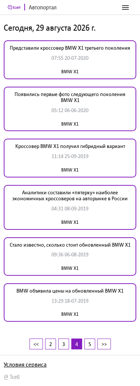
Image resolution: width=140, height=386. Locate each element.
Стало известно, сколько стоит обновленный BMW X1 (70, 245)
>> (104, 344)
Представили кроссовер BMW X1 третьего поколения (70, 48)
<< (36, 344)
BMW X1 (70, 71)
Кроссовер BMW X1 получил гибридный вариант (70, 146)
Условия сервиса (25, 364)
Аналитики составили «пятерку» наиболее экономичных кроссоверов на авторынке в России (70, 195)
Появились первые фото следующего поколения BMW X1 (70, 97)
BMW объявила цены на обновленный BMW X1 (70, 291)
